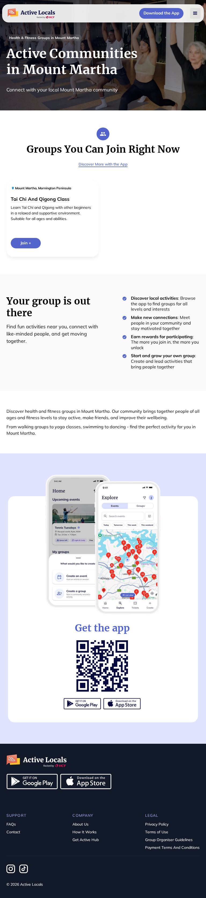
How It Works (84, 832)
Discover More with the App (103, 164)
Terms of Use (156, 832)
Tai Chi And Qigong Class (40, 199)
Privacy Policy (156, 824)
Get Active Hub (85, 839)
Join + (25, 242)
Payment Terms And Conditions (172, 847)
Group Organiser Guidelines (169, 839)
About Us (80, 824)
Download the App (161, 13)
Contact (13, 832)
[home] (31, 13)
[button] (195, 13)
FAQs (11, 824)
